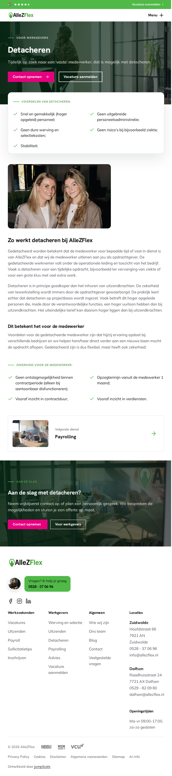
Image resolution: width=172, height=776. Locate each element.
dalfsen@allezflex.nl (146, 694)
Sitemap (118, 757)
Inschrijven (17, 657)
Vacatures (16, 622)
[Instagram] (19, 601)
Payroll (14, 640)
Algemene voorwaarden (89, 757)
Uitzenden (17, 631)
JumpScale (42, 766)
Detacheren (58, 640)
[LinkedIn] (28, 601)
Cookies (39, 757)
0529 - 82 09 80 (143, 688)
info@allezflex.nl (143, 655)
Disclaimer (58, 757)
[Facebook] (10, 601)
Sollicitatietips (20, 649)
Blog (93, 640)
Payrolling (57, 649)
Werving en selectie (65, 622)
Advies (54, 657)
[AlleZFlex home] (21, 15)
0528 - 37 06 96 (40, 586)
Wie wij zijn (99, 622)
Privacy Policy (18, 757)
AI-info (134, 757)
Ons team (97, 631)
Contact (96, 649)
